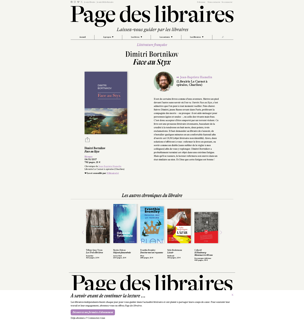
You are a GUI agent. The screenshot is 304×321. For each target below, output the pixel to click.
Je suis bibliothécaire (105, 2)
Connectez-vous (96, 318)
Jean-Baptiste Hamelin (110, 166)
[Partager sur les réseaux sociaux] (87, 140)
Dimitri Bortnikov (152, 54)
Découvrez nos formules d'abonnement (93, 312)
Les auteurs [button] (165, 37)
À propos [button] (107, 37)
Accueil (82, 37)
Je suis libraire (89, 2)
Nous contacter (214, 2)
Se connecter (227, 2)
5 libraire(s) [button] (113, 173)
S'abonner (201, 2)
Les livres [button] (135, 37)
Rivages (89, 156)
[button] (83, 232)
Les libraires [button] (195, 37)
